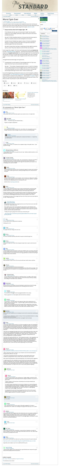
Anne (43, 47)
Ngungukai (48, 67)
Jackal (9, 134)
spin (10, 22)
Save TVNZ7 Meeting (6, 16)
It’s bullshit (32, 75)
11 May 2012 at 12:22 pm (11, 202)
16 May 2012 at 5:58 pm (10, 448)
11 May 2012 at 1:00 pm (10, 266)
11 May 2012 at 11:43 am (11, 168)
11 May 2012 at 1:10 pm (10, 312)
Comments (53, 28)
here (12, 294)
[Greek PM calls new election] (33, 95)
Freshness (51, 29)
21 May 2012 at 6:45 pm (20, 458)
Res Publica (47, 45)
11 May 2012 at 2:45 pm (11, 376)
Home (10, 15)
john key (8, 22)
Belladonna (47, 42)
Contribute (42, 15)
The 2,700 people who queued (16, 74)
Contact (49, 15)
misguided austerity (11, 51)
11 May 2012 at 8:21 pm (10, 429)
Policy (23, 15)
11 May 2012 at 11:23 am (10, 151)
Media (35, 13)
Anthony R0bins (7, 21)
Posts (46, 28)
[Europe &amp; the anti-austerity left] (8, 95)
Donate (41, 18)
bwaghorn (46, 47)
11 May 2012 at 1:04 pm (10, 284)
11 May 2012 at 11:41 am (10, 187)
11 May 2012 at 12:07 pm (10, 220)
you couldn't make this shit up (17, 22)
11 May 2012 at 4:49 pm (11, 128)
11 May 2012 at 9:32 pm (11, 404)
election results (31, 27)
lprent (43, 35)
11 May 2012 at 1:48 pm (10, 349)
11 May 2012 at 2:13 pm (11, 291)
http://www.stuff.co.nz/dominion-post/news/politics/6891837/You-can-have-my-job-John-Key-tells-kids (20, 214)
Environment (17, 13)
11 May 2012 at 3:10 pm (11, 422)
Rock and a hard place (34, 16)
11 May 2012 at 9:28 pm (11, 300)
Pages (49, 28)
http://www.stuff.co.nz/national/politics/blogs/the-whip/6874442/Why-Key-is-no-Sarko (19, 440)
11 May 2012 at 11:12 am (10, 112)
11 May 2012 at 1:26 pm (11, 275)
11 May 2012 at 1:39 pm (10, 323)
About (17, 15)
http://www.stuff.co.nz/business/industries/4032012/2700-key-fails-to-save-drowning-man (20, 350)
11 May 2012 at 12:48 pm (10, 259)
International (27, 13)
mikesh (46, 38)
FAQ (35, 15)
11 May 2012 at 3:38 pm (11, 397)
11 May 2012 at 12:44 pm (10, 249)
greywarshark (47, 40)
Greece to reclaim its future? (20, 98)
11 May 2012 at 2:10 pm (11, 369)
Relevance (46, 29)
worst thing (9, 447)
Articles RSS (43, 22)
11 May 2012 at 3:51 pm (11, 177)
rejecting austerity (14, 181)
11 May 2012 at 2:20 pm (10, 412)
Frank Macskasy (11, 202)
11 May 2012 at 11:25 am (11, 119)
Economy (8, 13)
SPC (45, 35)
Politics (42, 13)
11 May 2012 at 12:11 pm (10, 228)
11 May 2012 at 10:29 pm (12, 135)
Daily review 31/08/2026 (46, 56)
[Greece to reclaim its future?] (20, 95)
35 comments (21, 21)
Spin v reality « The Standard (7, 458)
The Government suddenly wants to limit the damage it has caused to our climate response (49, 49)
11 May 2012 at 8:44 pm (10, 438)
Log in (41, 17)
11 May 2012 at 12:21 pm (10, 235)
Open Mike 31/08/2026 (45, 36)
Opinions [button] (48, 33)
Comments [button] (43, 33)
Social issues (51, 13)
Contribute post (43, 20)
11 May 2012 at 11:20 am (10, 143)
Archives (29, 15)
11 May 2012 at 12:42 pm (10, 242)
